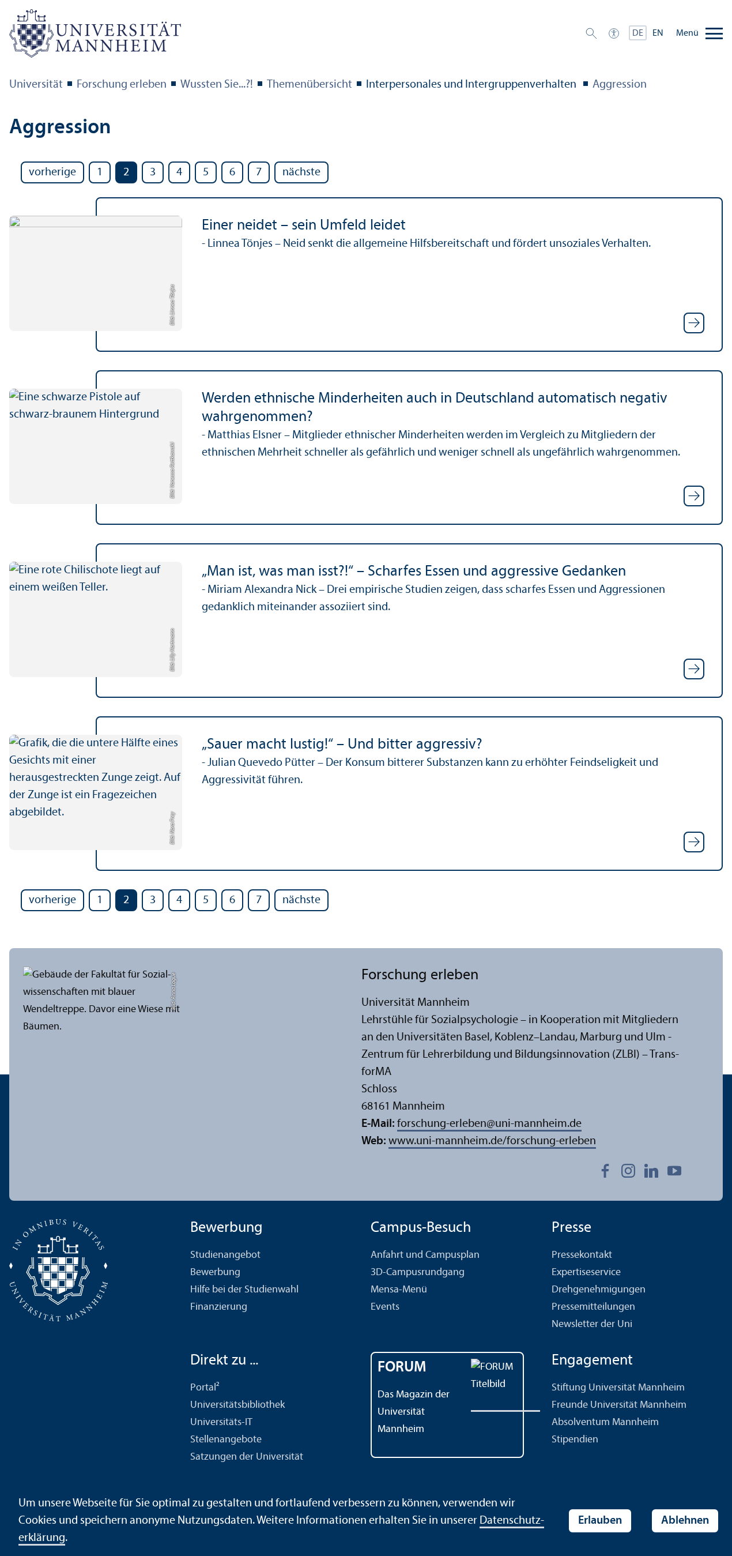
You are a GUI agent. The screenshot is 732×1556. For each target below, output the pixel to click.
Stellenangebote (226, 1439)
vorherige (52, 172)
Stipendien (575, 1439)
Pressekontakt (582, 1255)
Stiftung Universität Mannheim (618, 1387)
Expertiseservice (586, 1272)
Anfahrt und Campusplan (425, 1255)
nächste (301, 172)
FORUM (402, 1367)
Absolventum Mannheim (605, 1422)
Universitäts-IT (221, 1422)
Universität (36, 85)
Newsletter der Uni (592, 1324)
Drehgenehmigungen (599, 1289)
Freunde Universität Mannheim (619, 1405)
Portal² (205, 1387)
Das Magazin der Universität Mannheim (414, 1412)
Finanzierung (218, 1307)
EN (657, 33)
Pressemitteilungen (593, 1307)
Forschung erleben (122, 85)
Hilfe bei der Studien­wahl (244, 1289)
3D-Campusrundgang (418, 1272)
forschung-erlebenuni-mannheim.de (489, 1124)
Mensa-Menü (399, 1289)
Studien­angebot (225, 1255)
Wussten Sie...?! (216, 85)
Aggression (620, 85)
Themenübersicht (309, 85)
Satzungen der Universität (246, 1457)
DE (637, 33)
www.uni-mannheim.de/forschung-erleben (492, 1141)
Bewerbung (215, 1272)
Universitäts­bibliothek (237, 1405)
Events (385, 1307)
